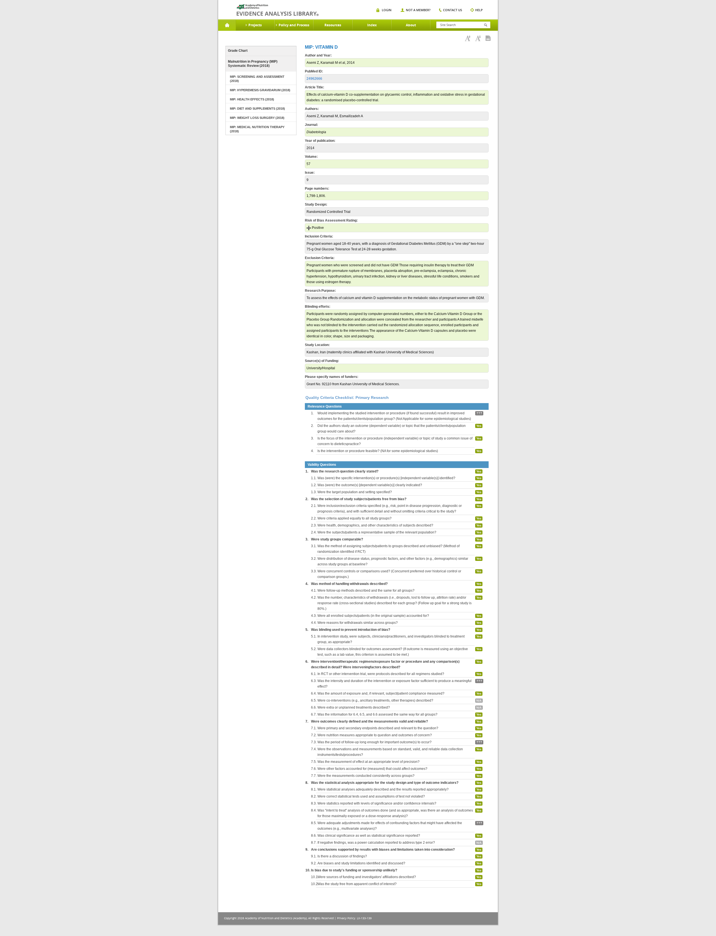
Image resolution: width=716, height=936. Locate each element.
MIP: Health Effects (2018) (252, 99)
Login (387, 10)
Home (227, 25)
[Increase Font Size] (467, 38)
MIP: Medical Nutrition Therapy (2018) (257, 129)
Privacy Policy (346, 918)
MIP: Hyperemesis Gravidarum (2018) (260, 90)
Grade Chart (238, 51)
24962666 (314, 79)
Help (479, 10)
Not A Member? (418, 10)
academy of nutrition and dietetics (278, 10)
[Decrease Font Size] (478, 38)
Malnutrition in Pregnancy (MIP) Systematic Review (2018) (252, 64)
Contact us (452, 10)
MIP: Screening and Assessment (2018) (257, 79)
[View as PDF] (488, 38)
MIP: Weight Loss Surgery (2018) (257, 117)
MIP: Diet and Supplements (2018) (257, 108)
